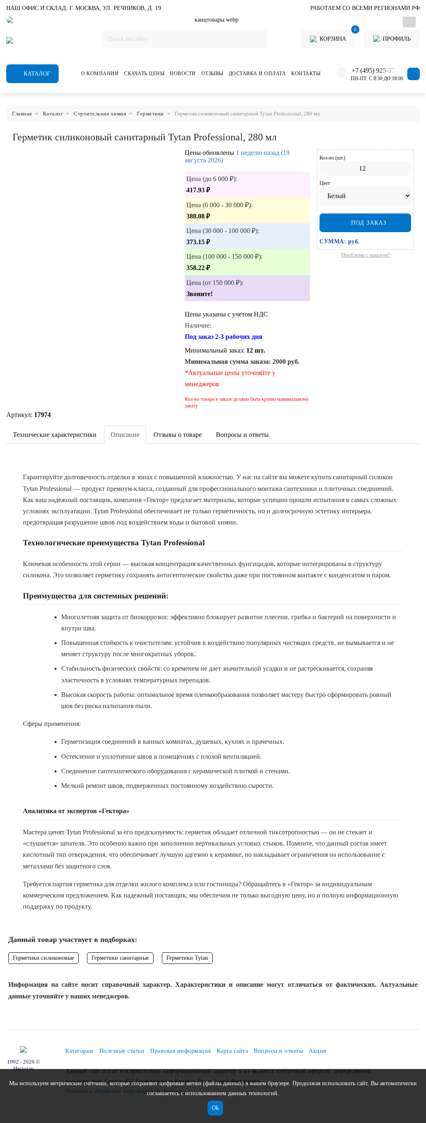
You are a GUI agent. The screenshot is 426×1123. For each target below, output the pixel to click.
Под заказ (367, 223)
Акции (318, 1051)
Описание (125, 434)
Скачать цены (144, 73)
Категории (79, 1051)
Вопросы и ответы (242, 434)
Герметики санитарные (120, 958)
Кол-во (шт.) (332, 158)
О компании (100, 73)
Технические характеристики (55, 434)
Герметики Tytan (187, 958)
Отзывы (212, 73)
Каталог (36, 74)
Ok (215, 1108)
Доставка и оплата (257, 73)
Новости (183, 73)
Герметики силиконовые (43, 958)
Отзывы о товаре (178, 434)
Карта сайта (232, 1051)
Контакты (305, 73)
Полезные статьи (122, 1051)
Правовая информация (180, 1051)
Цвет (325, 183)
